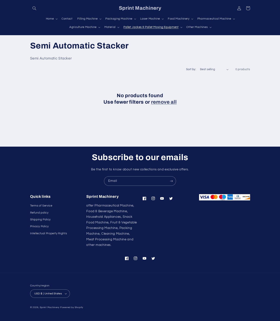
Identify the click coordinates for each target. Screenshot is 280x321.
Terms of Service (41, 205)
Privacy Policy (39, 226)
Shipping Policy (40, 219)
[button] (34, 8)
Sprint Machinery (49, 307)
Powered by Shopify (71, 307)
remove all (164, 102)
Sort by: (191, 69)
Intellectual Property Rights (48, 233)
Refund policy (39, 212)
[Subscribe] (171, 181)
